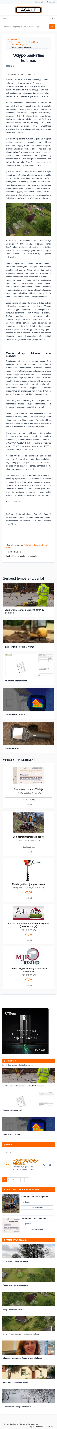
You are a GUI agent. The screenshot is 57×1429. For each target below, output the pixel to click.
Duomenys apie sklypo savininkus (17, 1406)
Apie (32, 1426)
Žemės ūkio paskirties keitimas (15, 1285)
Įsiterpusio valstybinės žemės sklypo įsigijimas (22, 1358)
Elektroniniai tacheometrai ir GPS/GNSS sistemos (24, 611)
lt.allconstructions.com (12, 1424)
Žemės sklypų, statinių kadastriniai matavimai (28, 970)
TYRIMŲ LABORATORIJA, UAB (28, 793)
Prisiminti (28, 804)
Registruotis (51, 2)
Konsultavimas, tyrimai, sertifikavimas (26, 42)
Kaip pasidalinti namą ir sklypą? (16, 1382)
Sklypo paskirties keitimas (13, 1309)
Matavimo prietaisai (31, 545)
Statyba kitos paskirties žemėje (15, 1261)
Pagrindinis (13, 39)
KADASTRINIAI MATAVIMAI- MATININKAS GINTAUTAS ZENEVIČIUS (26, 1162)
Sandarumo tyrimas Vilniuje (28, 789)
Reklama (39, 1426)
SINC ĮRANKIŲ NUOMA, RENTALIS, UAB (29, 888)
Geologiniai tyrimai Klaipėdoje (29, 836)
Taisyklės (49, 1426)
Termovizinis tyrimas (15, 714)
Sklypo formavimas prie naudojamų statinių (21, 1334)
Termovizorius (12, 748)
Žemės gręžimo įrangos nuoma (28, 884)
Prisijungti (39, 2)
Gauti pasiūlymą (29, 799)
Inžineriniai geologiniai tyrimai (19, 646)
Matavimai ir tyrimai (19, 44)
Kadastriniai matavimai (16, 680)
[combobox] (28, 1152)
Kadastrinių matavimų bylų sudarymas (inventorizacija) (28, 925)
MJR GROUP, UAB (28, 930)
